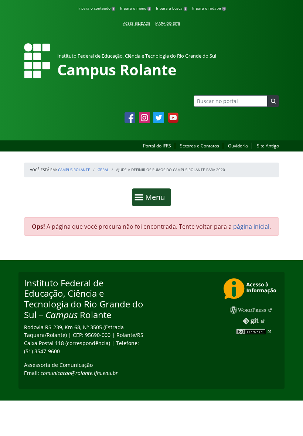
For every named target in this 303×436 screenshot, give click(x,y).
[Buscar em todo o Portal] (273, 101)
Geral (103, 169)
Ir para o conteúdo (96, 8)
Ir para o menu (135, 8)
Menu (156, 197)
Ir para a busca (171, 8)
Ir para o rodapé (208, 8)
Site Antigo (268, 146)
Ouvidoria (238, 146)
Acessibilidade (136, 23)
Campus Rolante (74, 169)
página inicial (251, 226)
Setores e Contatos (199, 146)
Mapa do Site (167, 23)
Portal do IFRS (157, 146)
